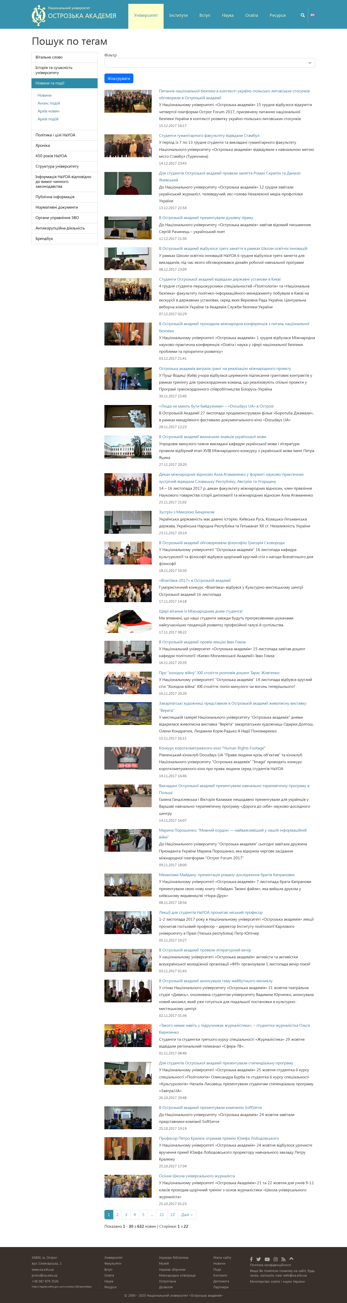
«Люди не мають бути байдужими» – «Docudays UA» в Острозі (216, 406)
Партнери (221, 1287)
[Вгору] (291, 1257)
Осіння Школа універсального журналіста (197, 1175)
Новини (45, 95)
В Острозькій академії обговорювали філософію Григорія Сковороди (222, 542)
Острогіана (167, 1281)
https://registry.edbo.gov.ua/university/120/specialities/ (62, 1286)
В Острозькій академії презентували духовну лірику (206, 217)
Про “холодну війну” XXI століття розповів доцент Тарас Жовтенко (219, 672)
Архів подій (48, 118)
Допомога (221, 1281)
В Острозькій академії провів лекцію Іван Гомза (202, 641)
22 (172, 1214)
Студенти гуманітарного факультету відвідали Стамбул (209, 135)
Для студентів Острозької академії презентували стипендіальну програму (226, 1062)
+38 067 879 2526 (45, 1281)
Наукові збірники (172, 1269)
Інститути (178, 15)
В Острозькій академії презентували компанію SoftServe (210, 1107)
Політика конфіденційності (270, 1265)
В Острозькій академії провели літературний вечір (205, 949)
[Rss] (283, 1259)
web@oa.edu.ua (295, 1275)
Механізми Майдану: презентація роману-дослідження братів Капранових (227, 874)
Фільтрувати (119, 78)
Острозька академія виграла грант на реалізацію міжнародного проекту (225, 368)
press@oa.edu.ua (44, 1275)
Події (217, 1269)
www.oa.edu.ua (43, 1269)
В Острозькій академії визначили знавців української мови (212, 436)
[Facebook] (251, 1259)
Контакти (220, 1275)
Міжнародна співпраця (177, 1275)
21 (162, 1214)
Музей (164, 1263)
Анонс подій (49, 103)
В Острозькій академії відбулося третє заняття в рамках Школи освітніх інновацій (233, 248)
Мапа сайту (222, 1257)
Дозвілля (166, 1287)
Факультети (112, 1263)
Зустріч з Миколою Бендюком (186, 511)
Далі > (187, 1214)
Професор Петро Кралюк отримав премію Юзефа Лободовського (219, 1138)
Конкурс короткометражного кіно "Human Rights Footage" (212, 747)
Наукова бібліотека (173, 1257)
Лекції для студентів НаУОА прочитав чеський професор (211, 912)
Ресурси (278, 15)
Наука (228, 15)
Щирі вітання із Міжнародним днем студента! (201, 611)
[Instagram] (276, 1259)
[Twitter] (258, 1259)
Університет (146, 15)
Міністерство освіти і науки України (277, 1281)
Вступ (204, 15)
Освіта (251, 15)
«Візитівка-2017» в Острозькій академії (195, 580)
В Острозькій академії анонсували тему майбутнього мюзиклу (216, 980)
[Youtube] (267, 1259)
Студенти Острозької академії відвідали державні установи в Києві (220, 279)
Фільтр (110, 54)
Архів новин (48, 110)
